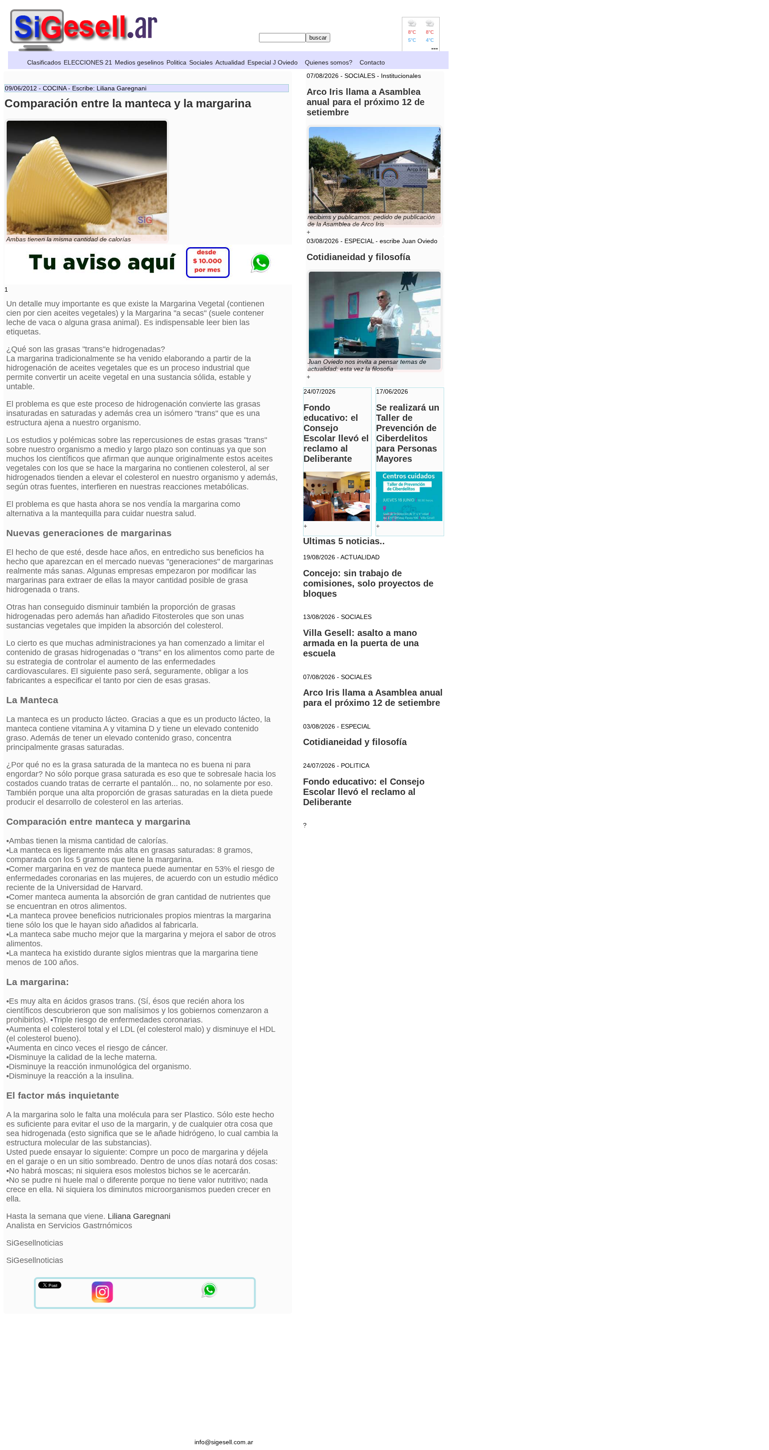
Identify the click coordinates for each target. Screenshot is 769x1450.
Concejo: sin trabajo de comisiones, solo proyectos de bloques (368, 583)
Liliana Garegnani (139, 1216)
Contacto (372, 62)
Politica (176, 62)
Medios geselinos (139, 62)
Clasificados (44, 62)
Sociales (201, 62)
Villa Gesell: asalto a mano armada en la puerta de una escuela (361, 643)
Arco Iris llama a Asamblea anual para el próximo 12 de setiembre (373, 698)
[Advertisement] (224, 1376)
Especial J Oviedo (272, 62)
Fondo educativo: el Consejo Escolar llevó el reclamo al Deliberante (364, 792)
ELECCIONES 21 (88, 62)
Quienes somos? (328, 62)
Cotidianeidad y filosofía (355, 742)
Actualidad (230, 62)
